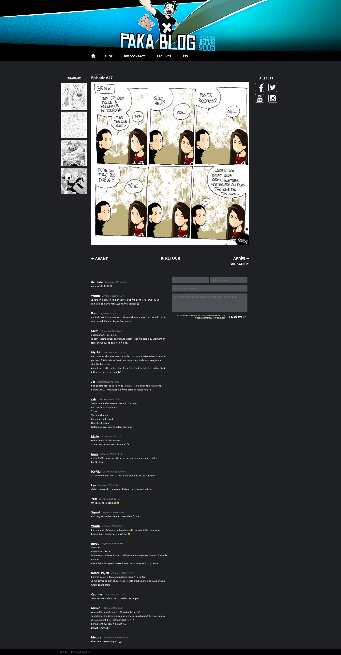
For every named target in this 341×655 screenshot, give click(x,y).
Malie (95, 436)
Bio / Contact (134, 56)
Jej (93, 382)
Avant (101, 258)
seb (93, 399)
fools (94, 454)
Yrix (94, 499)
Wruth (95, 296)
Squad (95, 512)
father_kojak (100, 573)
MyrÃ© (96, 352)
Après (239, 258)
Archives (163, 56)
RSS (185, 56)
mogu (95, 543)
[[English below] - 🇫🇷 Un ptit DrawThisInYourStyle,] (74, 181)
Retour (172, 258)
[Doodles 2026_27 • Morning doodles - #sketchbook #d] (74, 96)
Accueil (93, 55)
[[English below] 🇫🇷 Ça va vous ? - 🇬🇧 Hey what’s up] (74, 125)
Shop (108, 56)
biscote (96, 637)
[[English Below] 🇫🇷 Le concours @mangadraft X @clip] (74, 153)
